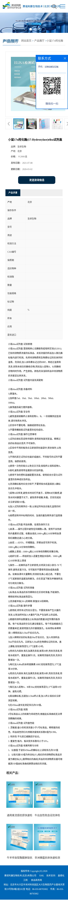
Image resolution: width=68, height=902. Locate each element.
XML (41, 875)
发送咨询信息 (36, 180)
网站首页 (26, 40)
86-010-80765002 (40, 889)
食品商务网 (36, 880)
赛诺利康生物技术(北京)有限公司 (20, 875)
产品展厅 (39, 40)
